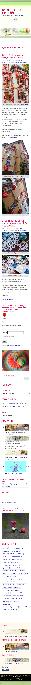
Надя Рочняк (25, 104)
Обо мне (11, 675)
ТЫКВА (20, 554)
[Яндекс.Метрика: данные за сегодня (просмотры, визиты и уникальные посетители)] (5, 667)
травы (16, 601)
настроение (21, 584)
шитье (14, 610)
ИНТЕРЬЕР (22, 675)
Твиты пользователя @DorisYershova (13, 502)
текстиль (7, 601)
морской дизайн (9, 582)
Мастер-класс (9, 676)
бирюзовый (17, 559)
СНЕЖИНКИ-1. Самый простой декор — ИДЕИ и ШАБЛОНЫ (14, 223)
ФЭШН (14, 676)
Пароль (4, 333)
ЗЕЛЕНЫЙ (18, 548)
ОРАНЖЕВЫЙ (8, 554)
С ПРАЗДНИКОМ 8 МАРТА (13, 403)
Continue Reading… (8, 299)
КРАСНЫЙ (16, 551)
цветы (6, 610)
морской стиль (8, 584)
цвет (24, 607)
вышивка (7, 565)
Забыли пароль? (16, 345)
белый (6, 559)
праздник (15, 590)
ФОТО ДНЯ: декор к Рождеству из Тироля (13, 56)
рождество (17, 593)
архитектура (16, 557)
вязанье (17, 565)
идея (13, 573)
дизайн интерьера (10, 571)
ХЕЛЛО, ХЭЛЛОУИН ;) (12, 406)
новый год (7, 587)
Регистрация (6, 345)
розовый (7, 596)
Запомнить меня (8, 337)
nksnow (24, 684)
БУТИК (13, 678)
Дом (7, 675)
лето (15, 576)
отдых (6, 590)
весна (6, 562)
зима (5, 573)
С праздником (26, 676)
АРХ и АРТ (16, 675)
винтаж (14, 562)
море (19, 579)
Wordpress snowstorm (7, 684)
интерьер (23, 573)
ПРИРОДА (19, 676)
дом (22, 571)
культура (7, 576)
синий (6, 598)
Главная (3, 675)
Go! (27, 378)
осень (17, 587)
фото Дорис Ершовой (11, 607)
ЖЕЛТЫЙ (7, 548)
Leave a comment (21, 62)
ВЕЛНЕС (17, 678)
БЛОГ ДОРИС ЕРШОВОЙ (11, 11)
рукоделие (18, 596)
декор (6, 568)
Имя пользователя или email (11, 325)
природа (7, 593)
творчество (16, 598)
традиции (7, 604)
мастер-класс (8, 579)
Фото (6, 557)
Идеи (6, 551)
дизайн (16, 568)
